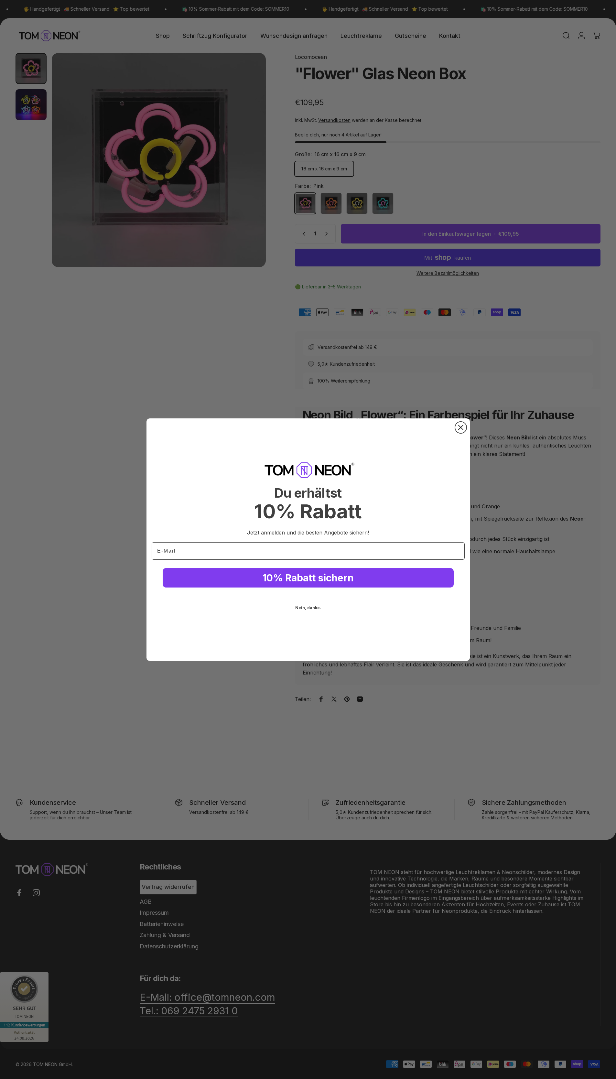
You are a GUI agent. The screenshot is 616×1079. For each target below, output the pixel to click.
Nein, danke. (308, 607)
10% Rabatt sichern (308, 578)
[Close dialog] (461, 427)
